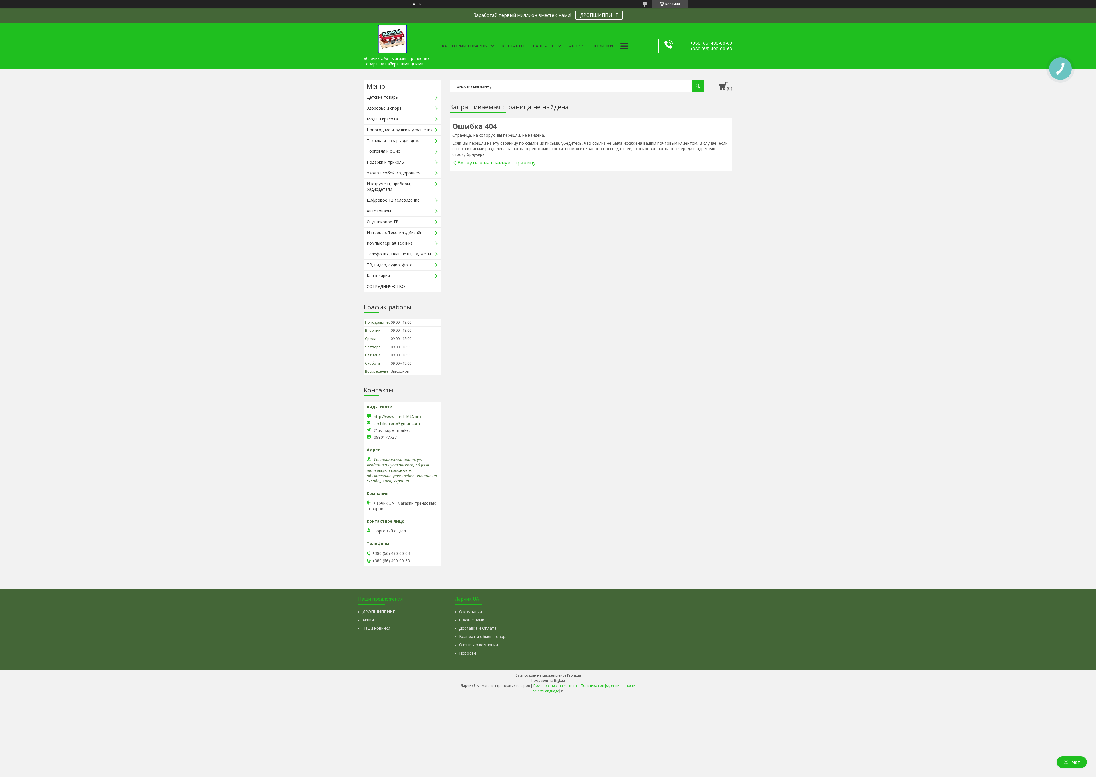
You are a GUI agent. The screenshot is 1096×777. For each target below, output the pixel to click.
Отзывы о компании (478, 644)
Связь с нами (471, 620)
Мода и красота (382, 119)
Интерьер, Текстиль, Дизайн (394, 232)
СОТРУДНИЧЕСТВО (386, 286)
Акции (576, 46)
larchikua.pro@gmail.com (397, 423)
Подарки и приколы (385, 162)
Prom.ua (574, 675)
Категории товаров (464, 46)
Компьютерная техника (390, 243)
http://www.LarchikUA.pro (397, 416)
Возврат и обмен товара (483, 636)
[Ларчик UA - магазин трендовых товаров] (392, 38)
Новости (467, 653)
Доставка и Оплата (478, 628)
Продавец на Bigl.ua (548, 680)
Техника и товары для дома (394, 140)
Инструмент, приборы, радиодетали (389, 186)
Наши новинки (376, 628)
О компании (470, 611)
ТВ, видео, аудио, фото (390, 264)
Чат (1076, 762)
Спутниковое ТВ (383, 221)
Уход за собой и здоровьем (394, 173)
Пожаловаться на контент (555, 685)
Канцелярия (378, 275)
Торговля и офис (383, 151)
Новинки (602, 46)
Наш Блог (543, 46)
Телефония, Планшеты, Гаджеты (399, 254)
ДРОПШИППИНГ (599, 15)
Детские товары (382, 97)
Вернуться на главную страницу (497, 162)
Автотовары (379, 211)
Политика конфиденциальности (608, 685)
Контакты (513, 46)
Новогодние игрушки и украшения (400, 129)
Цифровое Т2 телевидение (393, 200)
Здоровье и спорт (384, 108)
